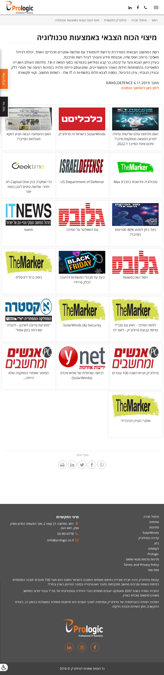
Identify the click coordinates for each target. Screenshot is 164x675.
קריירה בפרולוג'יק (148, 538)
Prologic (153, 554)
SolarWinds (151, 533)
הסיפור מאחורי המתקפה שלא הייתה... (29, 375)
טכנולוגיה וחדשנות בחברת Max (135, 181)
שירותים (154, 522)
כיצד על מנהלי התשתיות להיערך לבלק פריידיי (82, 280)
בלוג (156, 543)
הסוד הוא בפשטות (135, 277)
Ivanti (28, 229)
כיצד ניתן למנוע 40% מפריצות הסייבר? (135, 232)
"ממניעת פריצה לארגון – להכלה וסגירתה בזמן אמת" (28, 327)
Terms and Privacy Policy (141, 565)
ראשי (155, 20)
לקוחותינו (153, 549)
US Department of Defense (82, 181)
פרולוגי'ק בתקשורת (115, 20)
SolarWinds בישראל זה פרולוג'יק (82, 134)
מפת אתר (153, 570)
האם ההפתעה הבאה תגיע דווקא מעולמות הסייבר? (29, 136)
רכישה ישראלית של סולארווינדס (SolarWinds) (82, 375)
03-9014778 (65, 534)
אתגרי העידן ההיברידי (135, 420)
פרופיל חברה (139, 20)
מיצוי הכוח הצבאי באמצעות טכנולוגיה (77, 20)
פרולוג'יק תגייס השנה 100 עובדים (135, 373)
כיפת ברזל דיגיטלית (29, 277)
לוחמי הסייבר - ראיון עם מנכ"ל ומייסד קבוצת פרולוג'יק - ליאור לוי (135, 327)
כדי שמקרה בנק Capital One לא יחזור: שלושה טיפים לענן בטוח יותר (28, 186)
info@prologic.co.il (60, 540)
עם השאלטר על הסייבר (82, 229)
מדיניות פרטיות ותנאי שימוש (142, 559)
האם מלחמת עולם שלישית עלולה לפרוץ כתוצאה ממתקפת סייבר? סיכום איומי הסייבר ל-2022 (135, 139)
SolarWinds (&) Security (82, 325)
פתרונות (154, 527)
